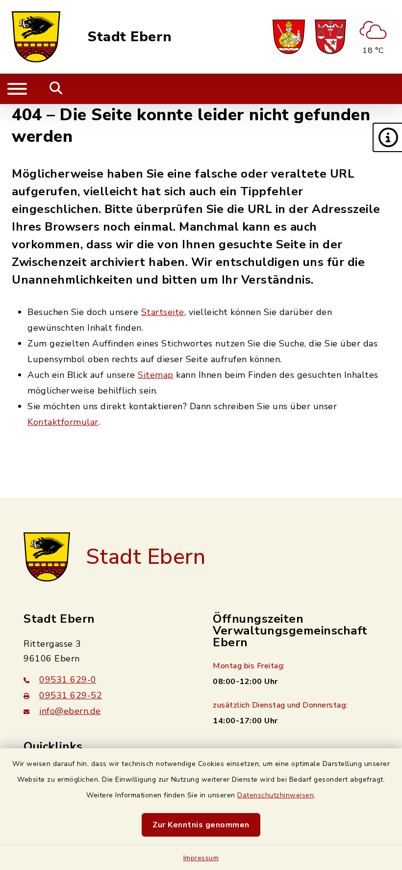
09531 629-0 (68, 679)
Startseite (162, 312)
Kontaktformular (63, 422)
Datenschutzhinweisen (275, 795)
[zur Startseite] (36, 37)
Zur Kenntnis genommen (201, 824)
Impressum (201, 858)
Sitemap (156, 375)
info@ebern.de (70, 711)
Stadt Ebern (129, 36)
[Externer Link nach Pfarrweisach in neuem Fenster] (289, 37)
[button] (387, 137)
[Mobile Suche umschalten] (56, 89)
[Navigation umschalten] (17, 89)
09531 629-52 (70, 695)
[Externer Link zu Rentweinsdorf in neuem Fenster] (330, 37)
